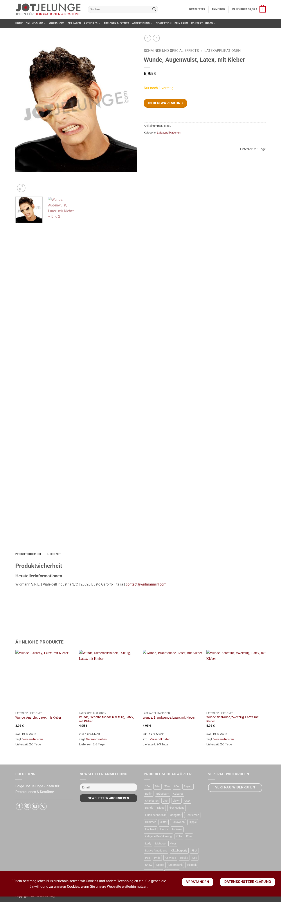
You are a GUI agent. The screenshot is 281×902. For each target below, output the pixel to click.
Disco (160, 807)
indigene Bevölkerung (158, 836)
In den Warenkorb (165, 103)
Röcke (184, 857)
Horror (164, 829)
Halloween (178, 822)
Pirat (194, 850)
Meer (173, 843)
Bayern (188, 786)
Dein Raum (181, 23)
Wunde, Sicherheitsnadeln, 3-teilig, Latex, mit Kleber (106, 719)
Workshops (56, 23)
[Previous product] (156, 38)
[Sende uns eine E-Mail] (35, 806)
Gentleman (192, 815)
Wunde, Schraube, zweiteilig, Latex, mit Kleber (232, 719)
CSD (187, 800)
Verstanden (197, 882)
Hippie (193, 822)
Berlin (148, 793)
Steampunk (175, 864)
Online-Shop (34, 23)
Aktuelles (90, 23)
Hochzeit (150, 829)
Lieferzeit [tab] (54, 554)
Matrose (160, 843)
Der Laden (74, 23)
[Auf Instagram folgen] (27, 806)
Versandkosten (32, 739)
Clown (176, 800)
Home (19, 23)
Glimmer (150, 822)
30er (157, 786)
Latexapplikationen (222, 51)
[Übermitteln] (154, 9)
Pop (147, 857)
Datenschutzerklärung (247, 882)
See (194, 857)
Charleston (152, 800)
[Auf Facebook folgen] (19, 806)
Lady (148, 843)
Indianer (177, 829)
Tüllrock (192, 864)
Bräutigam (162, 793)
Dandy (149, 807)
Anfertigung (141, 23)
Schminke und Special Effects (171, 51)
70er (167, 786)
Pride (157, 857)
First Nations (176, 807)
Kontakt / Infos (202, 23)
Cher (165, 800)
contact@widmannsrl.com (146, 584)
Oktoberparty (179, 850)
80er (177, 786)
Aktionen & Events (116, 23)
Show (148, 864)
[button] (197, 9)
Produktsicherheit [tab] (28, 554)
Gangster (175, 815)
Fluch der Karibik (155, 815)
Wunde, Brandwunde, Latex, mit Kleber (169, 717)
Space (160, 864)
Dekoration (163, 23)
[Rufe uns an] (43, 806)
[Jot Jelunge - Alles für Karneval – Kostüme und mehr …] (48, 9)
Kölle (179, 836)
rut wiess (170, 857)
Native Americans (156, 850)
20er (148, 786)
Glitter (163, 822)
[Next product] (147, 38)
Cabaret (178, 793)
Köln (189, 836)
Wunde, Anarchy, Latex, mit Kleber (38, 717)
